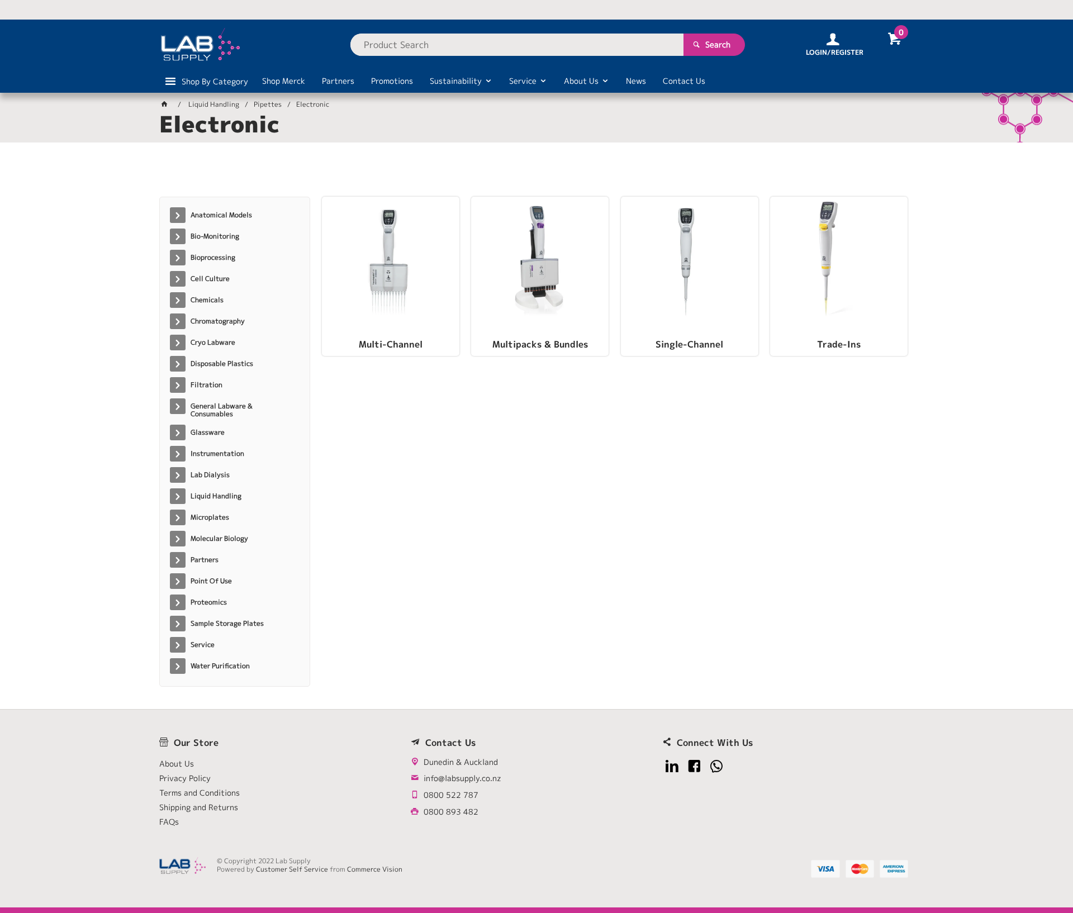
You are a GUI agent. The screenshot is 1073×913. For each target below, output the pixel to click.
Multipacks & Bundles (540, 344)
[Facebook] (694, 766)
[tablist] (536, 173)
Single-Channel (689, 344)
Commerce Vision (374, 869)
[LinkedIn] (672, 766)
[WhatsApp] (717, 766)
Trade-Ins (839, 344)
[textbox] (516, 45)
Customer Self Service (292, 869)
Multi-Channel (390, 344)
